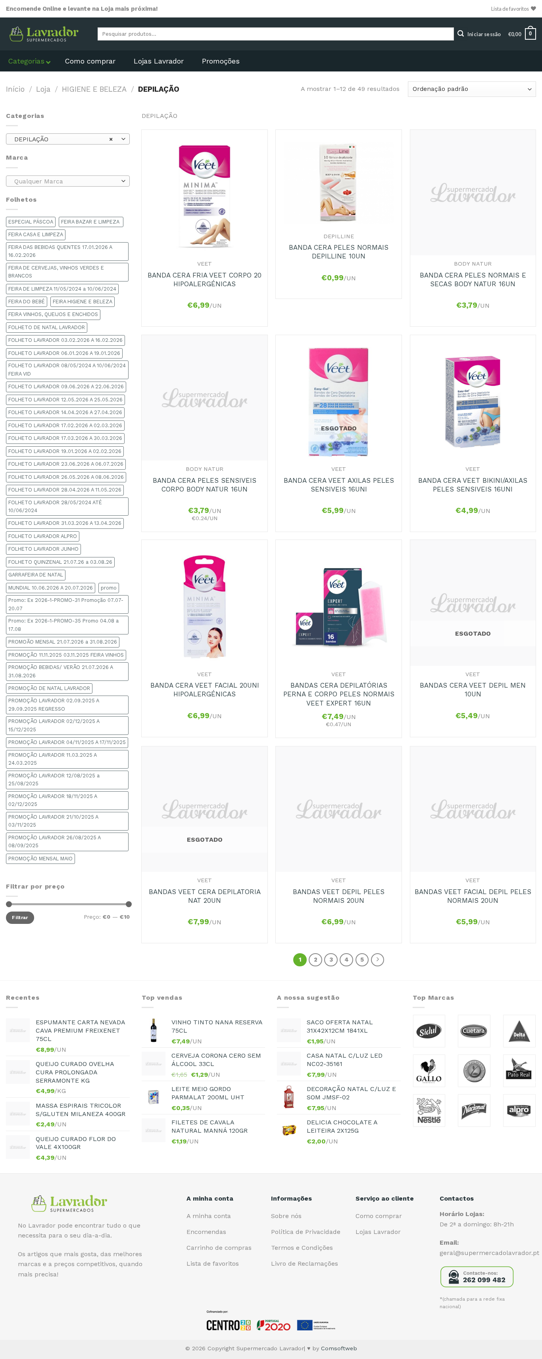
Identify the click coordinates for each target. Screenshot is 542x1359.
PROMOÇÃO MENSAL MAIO (40, 859)
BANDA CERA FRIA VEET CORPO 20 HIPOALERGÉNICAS (204, 279)
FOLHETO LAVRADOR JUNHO (43, 549)
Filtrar (20, 917)
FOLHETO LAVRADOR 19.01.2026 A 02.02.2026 (64, 451)
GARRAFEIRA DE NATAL (35, 575)
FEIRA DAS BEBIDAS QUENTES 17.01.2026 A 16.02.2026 (60, 251)
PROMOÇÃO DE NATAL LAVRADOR (49, 688)
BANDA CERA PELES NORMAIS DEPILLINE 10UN (338, 251)
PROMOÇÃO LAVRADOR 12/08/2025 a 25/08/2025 (54, 779)
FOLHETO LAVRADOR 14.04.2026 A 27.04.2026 (65, 412)
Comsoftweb (339, 1348)
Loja (43, 89)
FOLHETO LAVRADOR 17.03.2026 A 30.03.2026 (65, 438)
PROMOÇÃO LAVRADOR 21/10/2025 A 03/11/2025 (53, 821)
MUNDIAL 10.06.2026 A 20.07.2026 (50, 588)
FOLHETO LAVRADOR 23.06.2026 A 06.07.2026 (65, 464)
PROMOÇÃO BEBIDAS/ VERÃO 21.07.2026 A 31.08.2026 (60, 671)
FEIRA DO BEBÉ (26, 302)
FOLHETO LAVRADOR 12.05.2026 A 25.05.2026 (65, 400)
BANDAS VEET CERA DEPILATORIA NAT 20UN (205, 896)
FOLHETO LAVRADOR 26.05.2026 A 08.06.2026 (66, 477)
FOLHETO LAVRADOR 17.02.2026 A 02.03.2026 (65, 425)
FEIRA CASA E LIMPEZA (35, 234)
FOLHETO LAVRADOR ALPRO (42, 536)
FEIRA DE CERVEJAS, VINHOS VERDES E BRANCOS (56, 272)
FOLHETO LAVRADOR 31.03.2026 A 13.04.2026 (64, 523)
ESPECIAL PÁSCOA (30, 222)
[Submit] (460, 34)
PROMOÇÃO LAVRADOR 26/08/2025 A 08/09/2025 (54, 841)
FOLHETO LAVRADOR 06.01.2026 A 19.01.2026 (64, 353)
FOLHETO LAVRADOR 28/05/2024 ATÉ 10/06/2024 (55, 506)
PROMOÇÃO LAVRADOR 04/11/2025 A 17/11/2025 (67, 742)
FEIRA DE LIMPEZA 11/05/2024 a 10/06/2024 (62, 289)
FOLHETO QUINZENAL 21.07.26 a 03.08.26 (60, 562)
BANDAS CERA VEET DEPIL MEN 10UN (473, 689)
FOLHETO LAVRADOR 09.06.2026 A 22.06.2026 (66, 386)
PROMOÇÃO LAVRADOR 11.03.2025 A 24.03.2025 (52, 759)
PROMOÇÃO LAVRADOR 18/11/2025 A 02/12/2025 (52, 800)
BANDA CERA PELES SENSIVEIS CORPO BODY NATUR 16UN (204, 484)
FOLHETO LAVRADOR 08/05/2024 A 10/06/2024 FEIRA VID (67, 369)
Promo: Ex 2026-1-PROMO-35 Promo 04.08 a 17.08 (63, 625)
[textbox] (66, 181)
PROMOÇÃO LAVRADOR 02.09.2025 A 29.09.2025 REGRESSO (53, 704)
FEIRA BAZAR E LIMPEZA (91, 222)
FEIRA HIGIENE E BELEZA (82, 302)
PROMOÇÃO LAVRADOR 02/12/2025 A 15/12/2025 (54, 725)
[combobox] (68, 139)
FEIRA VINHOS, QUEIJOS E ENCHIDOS (53, 314)
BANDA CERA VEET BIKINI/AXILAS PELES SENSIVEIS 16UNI (472, 484)
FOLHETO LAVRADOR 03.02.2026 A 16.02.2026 (65, 340)
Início (15, 89)
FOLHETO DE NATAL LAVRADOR (46, 327)
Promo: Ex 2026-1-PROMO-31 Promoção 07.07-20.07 (65, 604)
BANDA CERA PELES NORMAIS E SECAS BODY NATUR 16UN (473, 279)
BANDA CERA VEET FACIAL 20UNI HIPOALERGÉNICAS (204, 689)
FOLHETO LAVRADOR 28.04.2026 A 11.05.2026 (64, 490)
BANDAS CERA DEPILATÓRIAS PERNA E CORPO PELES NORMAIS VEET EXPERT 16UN (338, 694)
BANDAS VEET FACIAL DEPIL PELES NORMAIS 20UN (473, 896)
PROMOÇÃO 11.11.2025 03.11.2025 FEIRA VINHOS (66, 655)
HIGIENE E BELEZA (94, 89)
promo (109, 588)
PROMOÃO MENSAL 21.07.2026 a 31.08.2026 (62, 642)
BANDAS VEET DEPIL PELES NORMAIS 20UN (338, 896)
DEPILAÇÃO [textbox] (63, 139)
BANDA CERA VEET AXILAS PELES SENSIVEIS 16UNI (339, 484)
